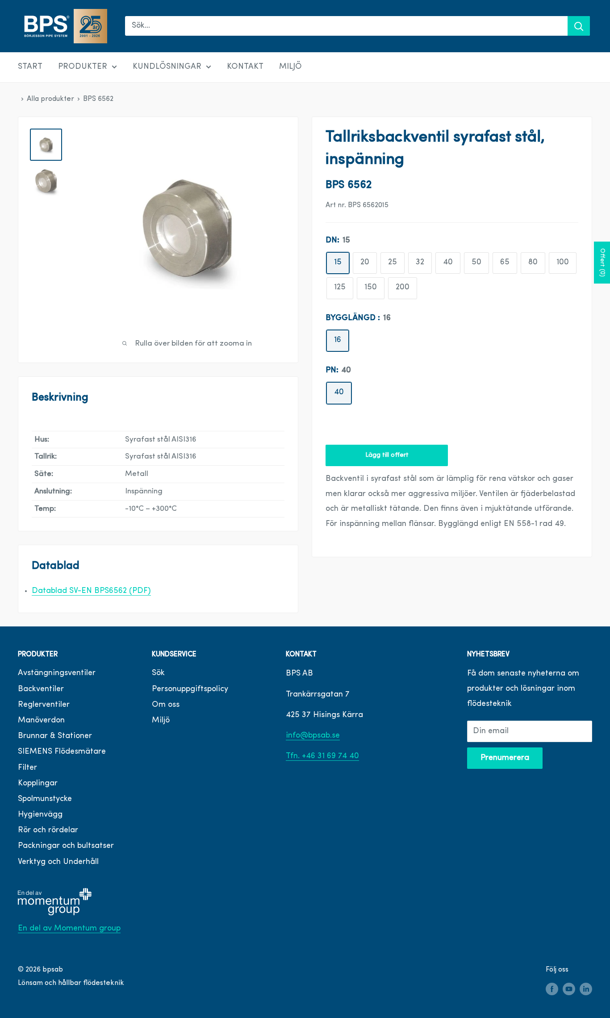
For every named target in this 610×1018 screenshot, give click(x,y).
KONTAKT (245, 67)
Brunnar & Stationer (55, 736)
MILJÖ (290, 67)
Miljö (161, 721)
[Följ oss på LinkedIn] (586, 989)
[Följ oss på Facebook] (552, 989)
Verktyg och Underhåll (58, 862)
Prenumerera (504, 758)
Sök (158, 673)
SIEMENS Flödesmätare (62, 752)
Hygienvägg (40, 815)
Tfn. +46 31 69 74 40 (322, 756)
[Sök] (579, 26)
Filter (27, 768)
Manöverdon (41, 721)
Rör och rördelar (48, 830)
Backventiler (41, 689)
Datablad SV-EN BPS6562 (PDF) (91, 591)
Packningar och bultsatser (66, 846)
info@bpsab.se (313, 736)
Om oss (166, 705)
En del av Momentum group (69, 929)
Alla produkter (50, 99)
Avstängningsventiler (57, 673)
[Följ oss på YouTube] (569, 989)
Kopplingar (38, 784)
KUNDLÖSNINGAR (167, 67)
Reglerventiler (44, 705)
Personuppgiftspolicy (190, 689)
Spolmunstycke (45, 799)
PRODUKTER (82, 67)
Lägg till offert (387, 455)
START (30, 67)
